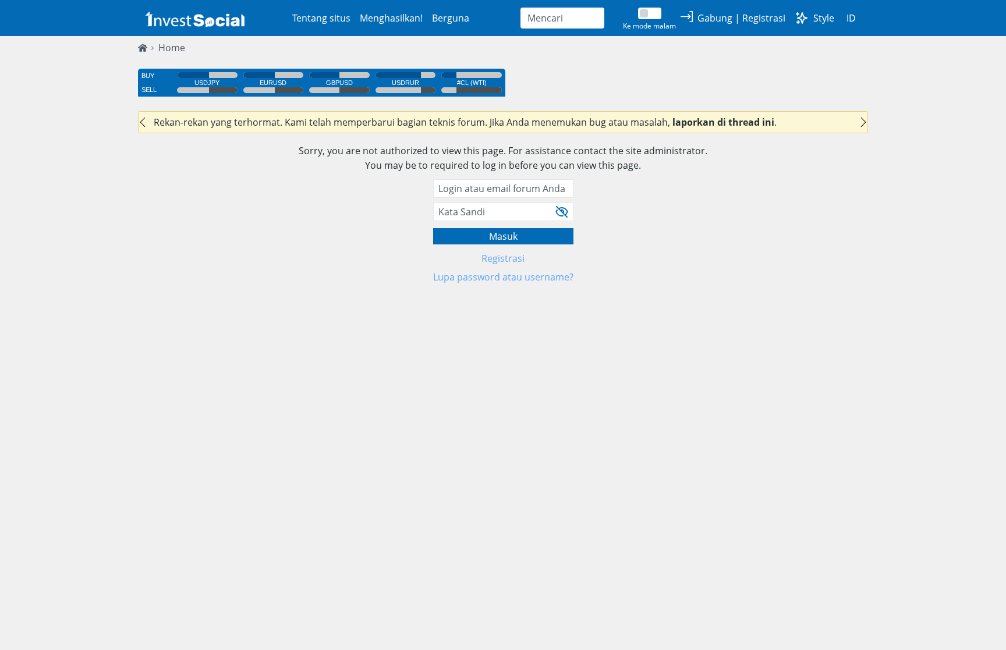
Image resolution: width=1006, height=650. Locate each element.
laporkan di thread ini (723, 122)
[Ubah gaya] (802, 18)
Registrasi (503, 258)
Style (823, 18)
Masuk (503, 236)
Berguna (450, 18)
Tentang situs (321, 18)
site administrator (665, 150)
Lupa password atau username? (503, 277)
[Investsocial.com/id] (194, 18)
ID (851, 18)
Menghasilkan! (391, 18)
